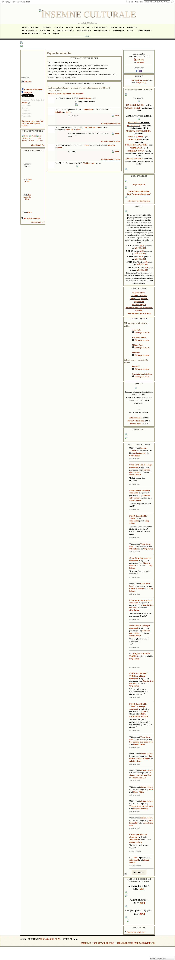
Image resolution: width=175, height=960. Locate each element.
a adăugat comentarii (137, 677)
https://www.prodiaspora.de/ (139, 194)
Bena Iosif (136, 366)
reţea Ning (141, 82)
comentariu (134, 520)
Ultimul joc (134, 548)
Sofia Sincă (28, 180)
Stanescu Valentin (140, 808)
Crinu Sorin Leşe (136, 464)
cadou (68, 111)
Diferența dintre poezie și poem (139, 313)
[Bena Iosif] (127, 370)
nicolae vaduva (146, 753)
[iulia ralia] (127, 356)
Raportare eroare (104, 943)
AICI (142, 245)
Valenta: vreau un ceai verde (141, 806)
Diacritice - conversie (139, 295)
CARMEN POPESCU (134, 158)
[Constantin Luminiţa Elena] (127, 378)
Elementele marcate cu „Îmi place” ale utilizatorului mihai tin (32, 123)
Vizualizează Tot (37, 145)
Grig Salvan (148, 548)
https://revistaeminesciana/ (139, 200)
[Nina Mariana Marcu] (25, 138)
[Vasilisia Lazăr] (32, 138)
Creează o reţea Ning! (21, 2)
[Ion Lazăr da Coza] (40, 138)
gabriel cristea (139, 744)
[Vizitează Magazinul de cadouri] (115, 115)
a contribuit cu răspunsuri (138, 835)
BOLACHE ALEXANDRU (136, 144)
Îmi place (28, 81)
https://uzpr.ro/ (139, 184)
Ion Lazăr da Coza (27, 196)
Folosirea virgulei (139, 304)
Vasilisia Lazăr (85, 98)
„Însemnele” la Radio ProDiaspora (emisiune (139, 308)
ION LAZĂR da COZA (135, 105)
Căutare (172, 2)
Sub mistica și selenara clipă (141, 741)
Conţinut (125, 874)
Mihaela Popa (137, 345)
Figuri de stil (139, 301)
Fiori (144, 711)
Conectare (139, 2)
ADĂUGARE (140, 248)
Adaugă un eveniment (136, 931)
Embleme (86, 943)
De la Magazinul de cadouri (110, 123)
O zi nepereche (139, 453)
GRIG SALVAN (134, 139)
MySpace (28, 92)
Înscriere (129, 2)
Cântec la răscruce (137, 588)
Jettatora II (134, 839)
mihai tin (59, 111)
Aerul (151, 789)
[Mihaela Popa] (127, 349)
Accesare (140, 62)
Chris (29, 212)
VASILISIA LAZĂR (132, 108)
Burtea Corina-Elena (135, 420)
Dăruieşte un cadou (32, 218)
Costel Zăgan (134, 455)
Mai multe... (139, 872)
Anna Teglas (136, 330)
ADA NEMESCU (133, 125)
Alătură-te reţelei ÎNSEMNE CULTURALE (66, 93)
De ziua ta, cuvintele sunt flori (140, 774)
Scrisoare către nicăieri (139, 471)
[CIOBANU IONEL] (127, 341)
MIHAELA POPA (135, 136)
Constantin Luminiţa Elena (142, 374)
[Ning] (6, 2)
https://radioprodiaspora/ (139, 191)
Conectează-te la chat (158, 958)
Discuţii (24, 102)
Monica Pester (135, 423)
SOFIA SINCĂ (134, 122)
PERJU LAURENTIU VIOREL (138, 517)
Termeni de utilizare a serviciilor (136, 943)
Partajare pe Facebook (33, 89)
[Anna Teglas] (127, 333)
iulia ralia (136, 352)
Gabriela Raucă (135, 417)
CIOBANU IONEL (139, 337)
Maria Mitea (138, 791)
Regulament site (138, 292)
